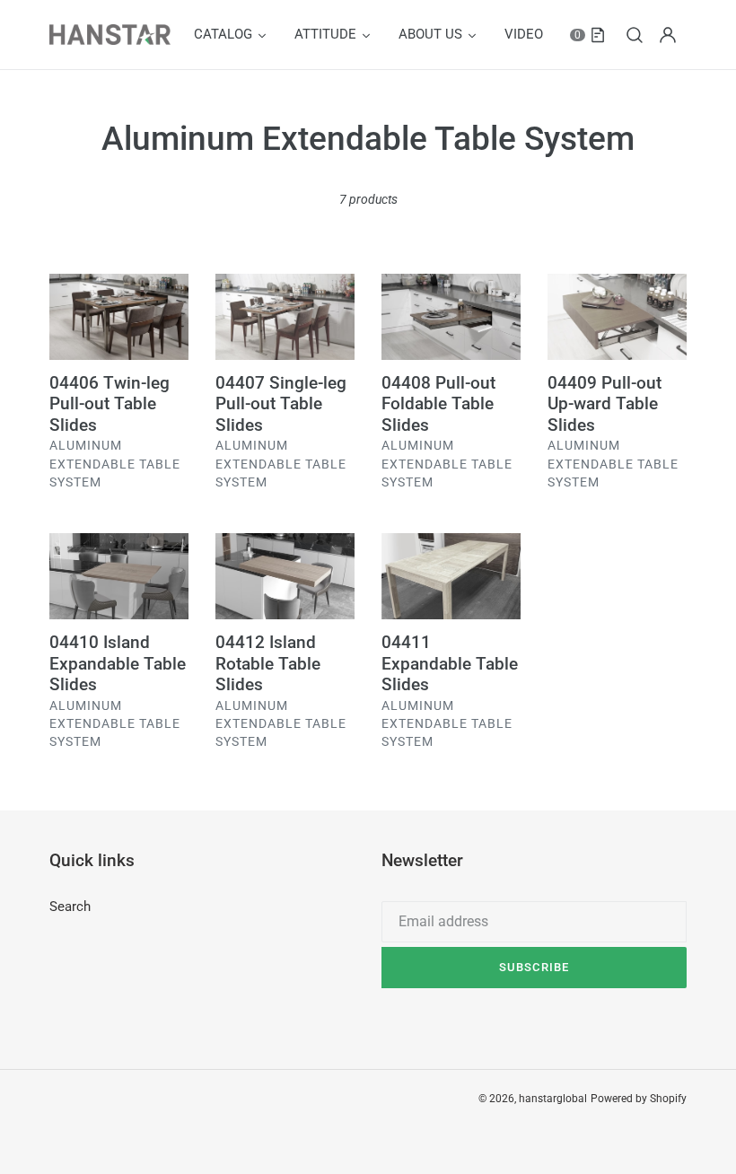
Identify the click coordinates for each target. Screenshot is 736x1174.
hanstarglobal (553, 1098)
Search (70, 906)
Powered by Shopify (639, 1098)
